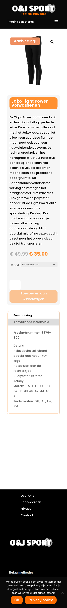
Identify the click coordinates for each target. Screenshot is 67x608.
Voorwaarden (30, 502)
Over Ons (27, 496)
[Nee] (62, 592)
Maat (15, 265)
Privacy (25, 509)
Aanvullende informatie (31, 322)
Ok (16, 600)
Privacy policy (40, 600)
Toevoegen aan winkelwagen (33, 296)
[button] (52, 42)
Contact (26, 515)
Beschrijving (22, 315)
